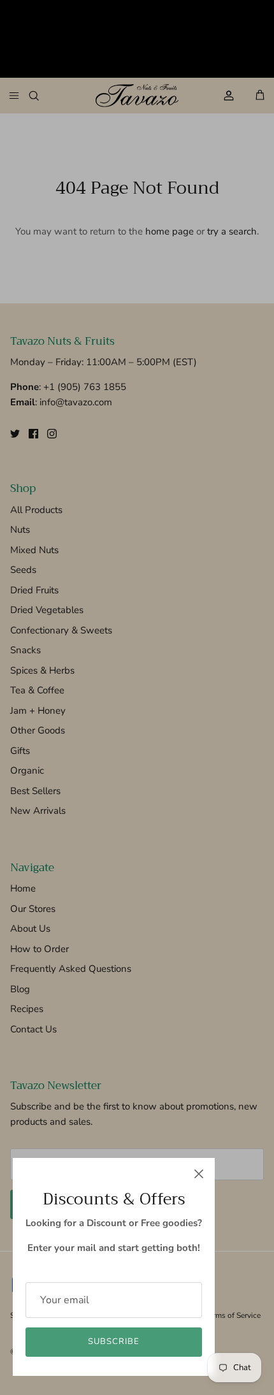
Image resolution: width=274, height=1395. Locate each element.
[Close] (199, 1174)
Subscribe (114, 1341)
